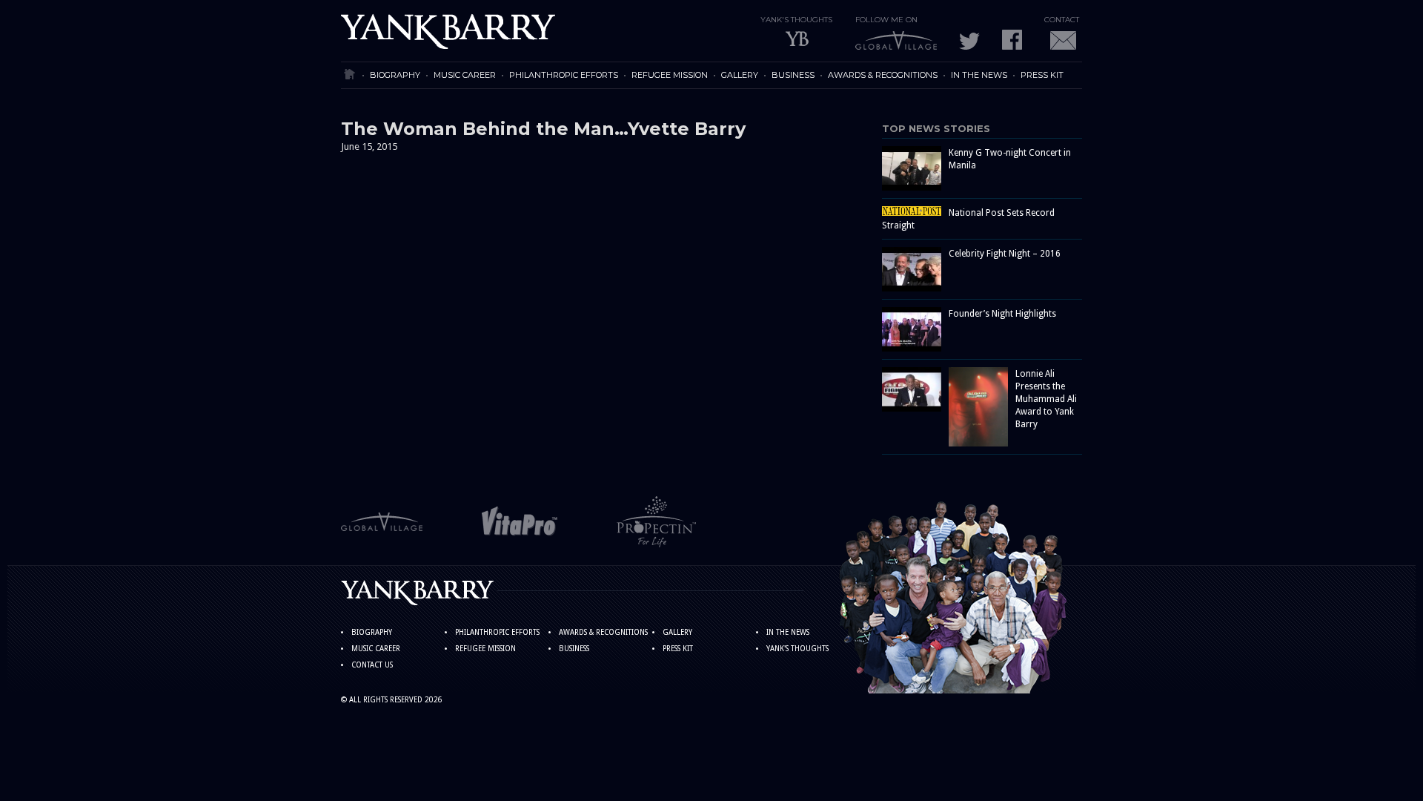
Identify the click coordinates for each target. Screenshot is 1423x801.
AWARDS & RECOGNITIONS (883, 75)
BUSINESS (793, 75)
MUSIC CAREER (465, 75)
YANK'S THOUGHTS (797, 649)
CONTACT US (372, 665)
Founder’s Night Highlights (1002, 314)
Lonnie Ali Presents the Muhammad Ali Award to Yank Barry (1046, 399)
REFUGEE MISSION (669, 75)
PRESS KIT (1042, 75)
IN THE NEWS (979, 75)
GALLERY (739, 75)
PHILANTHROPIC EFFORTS (563, 75)
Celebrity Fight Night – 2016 (1005, 253)
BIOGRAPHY (395, 75)
